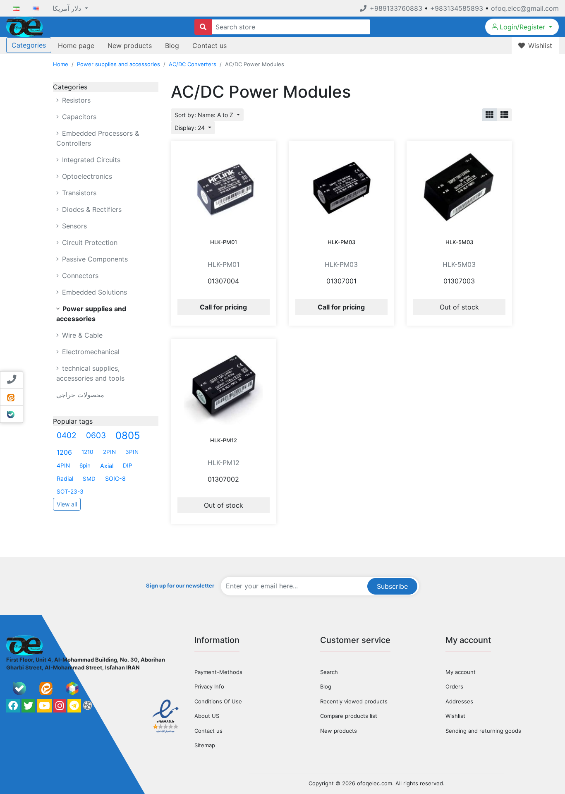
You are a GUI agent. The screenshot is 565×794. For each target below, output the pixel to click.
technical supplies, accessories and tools (90, 373)
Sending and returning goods (483, 730)
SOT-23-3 (70, 491)
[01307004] (223, 187)
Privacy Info (209, 686)
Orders (454, 686)
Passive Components (94, 259)
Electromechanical (90, 352)
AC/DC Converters (192, 64)
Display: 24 (190, 127)
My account (460, 672)
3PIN (132, 452)
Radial (65, 478)
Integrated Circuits (90, 160)
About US (206, 715)
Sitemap (204, 745)
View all (67, 504)
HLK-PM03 (341, 242)
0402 (67, 435)
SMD (89, 478)
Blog (172, 45)
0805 (127, 435)
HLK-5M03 (459, 242)
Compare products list (348, 715)
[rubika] (72, 688)
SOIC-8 (115, 478)
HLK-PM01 (223, 242)
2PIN (109, 452)
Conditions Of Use (218, 701)
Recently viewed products (354, 701)
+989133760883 (396, 8)
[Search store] (203, 27)
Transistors (78, 193)
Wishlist (455, 715)
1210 (87, 452)
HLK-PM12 (223, 440)
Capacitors (78, 117)
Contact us (209, 45)
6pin (85, 465)
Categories (29, 45)
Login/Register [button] (522, 27)
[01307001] (341, 187)
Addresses (459, 701)
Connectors (79, 275)
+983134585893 (456, 8)
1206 (64, 452)
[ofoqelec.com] (24, 26)
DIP (127, 465)
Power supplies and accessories (118, 64)
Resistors (75, 100)
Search (329, 672)
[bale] (19, 688)
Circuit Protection (88, 242)
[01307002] (223, 385)
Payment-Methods (218, 672)
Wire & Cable (81, 335)
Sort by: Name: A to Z (205, 114)
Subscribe (392, 586)
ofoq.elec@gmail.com (525, 8)
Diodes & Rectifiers (91, 209)
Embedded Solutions (93, 292)
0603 (96, 435)
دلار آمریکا (68, 8)
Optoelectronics (86, 176)
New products (130, 45)
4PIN (63, 465)
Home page (76, 45)
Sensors (73, 226)
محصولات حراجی (80, 395)
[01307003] (459, 187)
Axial (106, 465)
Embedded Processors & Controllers (97, 138)
